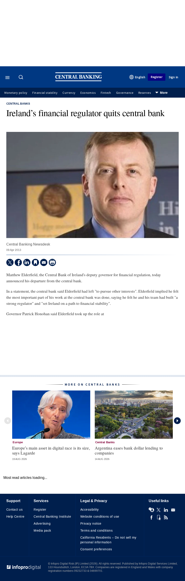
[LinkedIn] (26, 262)
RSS (166, 517)
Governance (124, 93)
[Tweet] (10, 262)
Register (156, 77)
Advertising (42, 523)
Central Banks (18, 104)
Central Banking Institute (52, 516)
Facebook (151, 517)
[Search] (21, 77)
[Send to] (43, 262)
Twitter (158, 510)
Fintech (106, 93)
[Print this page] (52, 262)
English (140, 77)
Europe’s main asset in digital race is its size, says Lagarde (51, 450)
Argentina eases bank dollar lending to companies (129, 450)
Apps (158, 517)
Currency (68, 93)
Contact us (14, 510)
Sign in (173, 77)
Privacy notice (91, 523)
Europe (18, 442)
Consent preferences (96, 549)
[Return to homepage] (78, 80)
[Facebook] (18, 262)
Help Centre (15, 516)
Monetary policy (15, 93)
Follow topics (151, 510)
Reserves (144, 93)
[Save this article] (35, 262)
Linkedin (166, 510)
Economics (88, 93)
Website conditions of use (99, 516)
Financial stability (45, 93)
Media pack (42, 530)
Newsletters (173, 510)
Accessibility (89, 510)
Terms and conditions (96, 530)
